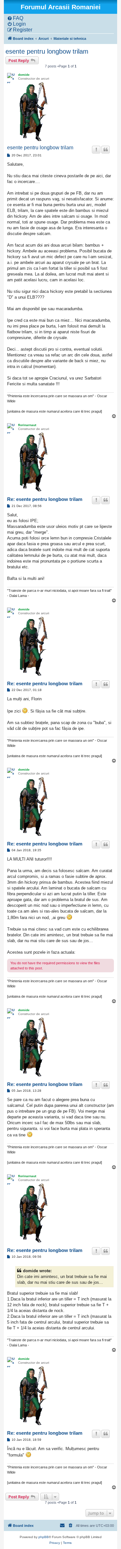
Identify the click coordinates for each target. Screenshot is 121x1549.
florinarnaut (27, 425)
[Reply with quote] (105, 149)
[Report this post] (96, 149)
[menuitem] (15, 18)
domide (24, 74)
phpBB (43, 1537)
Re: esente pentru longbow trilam (44, 499)
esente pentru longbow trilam (46, 51)
